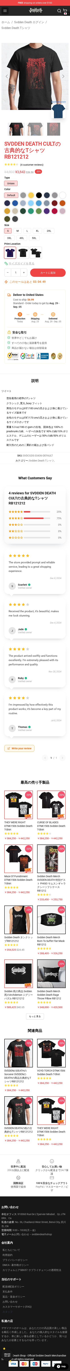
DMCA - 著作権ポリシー (16, 1265)
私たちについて (11, 1249)
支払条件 (8, 1291)
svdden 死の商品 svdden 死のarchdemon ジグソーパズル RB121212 (18, 995)
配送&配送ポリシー (13, 1286)
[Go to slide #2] (35, 129)
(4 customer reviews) (31, 164)
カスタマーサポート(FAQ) (17, 1306)
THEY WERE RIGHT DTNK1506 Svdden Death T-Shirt (18, 826)
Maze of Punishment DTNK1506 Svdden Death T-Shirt (18, 880)
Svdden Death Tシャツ (15, 28)
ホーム (5, 22)
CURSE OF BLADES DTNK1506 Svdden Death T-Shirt (51, 826)
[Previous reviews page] (45, 758)
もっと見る (35, 1016)
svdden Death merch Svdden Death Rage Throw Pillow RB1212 (49, 995)
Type (7, 177)
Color (7, 189)
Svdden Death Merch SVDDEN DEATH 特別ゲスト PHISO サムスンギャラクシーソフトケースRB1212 (51, 883)
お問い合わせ (10, 1301)
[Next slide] (63, 76)
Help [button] (63, 1366)
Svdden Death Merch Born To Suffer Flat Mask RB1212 (51, 941)
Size (6, 225)
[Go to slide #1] (16, 129)
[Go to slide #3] (53, 129)
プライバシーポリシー (15, 1260)
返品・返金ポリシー (14, 1296)
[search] (59, 11)
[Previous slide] (7, 76)
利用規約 (8, 1255)
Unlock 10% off (7, 1355)
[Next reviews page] (62, 758)
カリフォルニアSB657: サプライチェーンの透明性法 (32, 1270)
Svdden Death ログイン (29, 22)
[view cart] (65, 11)
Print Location (12, 243)
